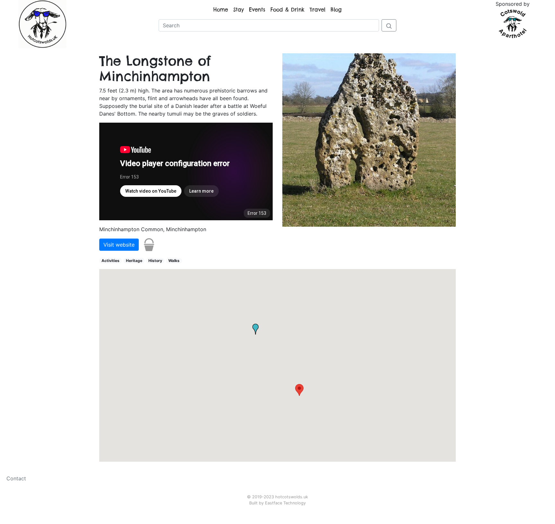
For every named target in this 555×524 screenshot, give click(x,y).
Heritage (134, 260)
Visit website (119, 244)
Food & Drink (287, 9)
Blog (336, 9)
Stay (238, 9)
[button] (299, 390)
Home (220, 9)
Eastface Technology (285, 503)
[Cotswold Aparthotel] (513, 23)
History (155, 260)
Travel (317, 9)
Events (257, 9)
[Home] (42, 23)
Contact (16, 478)
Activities (110, 260)
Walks (174, 260)
